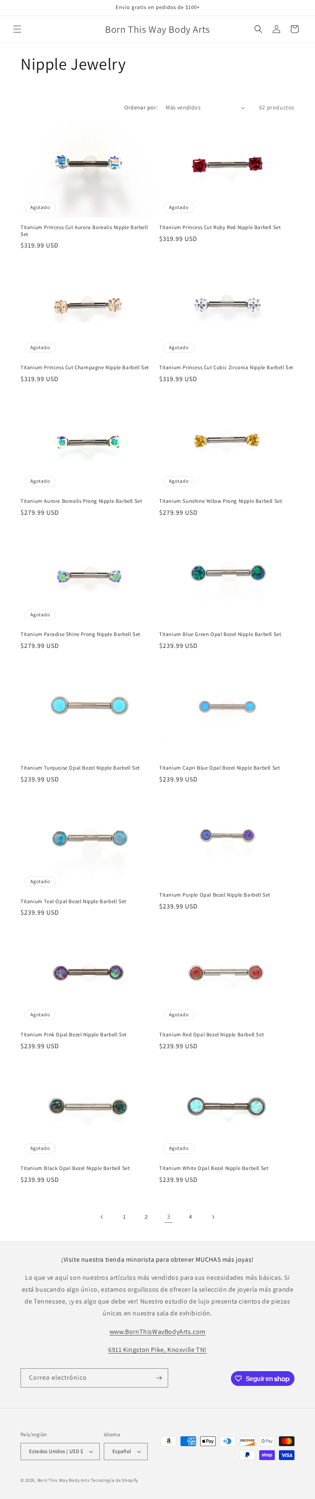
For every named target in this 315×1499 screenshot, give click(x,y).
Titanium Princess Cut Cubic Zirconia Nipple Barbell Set (226, 367)
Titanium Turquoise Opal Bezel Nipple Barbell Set (80, 768)
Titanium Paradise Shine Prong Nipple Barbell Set (80, 634)
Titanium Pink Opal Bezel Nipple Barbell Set (74, 1034)
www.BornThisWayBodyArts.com (157, 1331)
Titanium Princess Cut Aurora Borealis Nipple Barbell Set (84, 231)
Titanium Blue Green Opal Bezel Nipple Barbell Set (220, 634)
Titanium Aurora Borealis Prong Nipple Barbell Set (81, 501)
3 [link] (169, 1216)
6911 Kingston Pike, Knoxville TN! (157, 1349)
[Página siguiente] (213, 1217)
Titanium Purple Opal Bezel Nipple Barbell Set (214, 895)
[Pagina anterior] (102, 1217)
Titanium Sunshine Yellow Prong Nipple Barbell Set (220, 501)
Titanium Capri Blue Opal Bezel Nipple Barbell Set (219, 768)
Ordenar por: (141, 107)
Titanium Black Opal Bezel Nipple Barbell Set (75, 1168)
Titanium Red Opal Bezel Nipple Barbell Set (211, 1034)
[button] (17, 29)
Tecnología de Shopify (114, 1480)
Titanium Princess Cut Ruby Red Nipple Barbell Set (220, 227)
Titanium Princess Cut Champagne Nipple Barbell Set (85, 367)
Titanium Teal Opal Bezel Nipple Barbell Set (73, 901)
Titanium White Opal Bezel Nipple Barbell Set (213, 1168)
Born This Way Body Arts (63, 1480)
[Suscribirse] (159, 1378)
